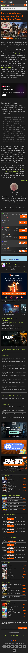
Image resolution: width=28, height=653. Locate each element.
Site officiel (5, 320)
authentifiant (15, 259)
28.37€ (22, 237)
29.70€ (22, 242)
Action (10, 322)
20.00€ (22, 222)
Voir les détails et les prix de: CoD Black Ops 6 (13, 350)
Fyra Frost (15, 38)
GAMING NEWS (7, 38)
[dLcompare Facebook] (8, 647)
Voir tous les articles (14, 204)
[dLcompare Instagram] (12, 647)
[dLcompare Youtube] (20, 647)
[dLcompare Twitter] (4, 647)
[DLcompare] (14, 632)
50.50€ (22, 251)
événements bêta (6, 67)
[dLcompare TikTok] (24, 647)
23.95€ (22, 230)
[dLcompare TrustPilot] (16, 647)
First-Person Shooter (18, 322)
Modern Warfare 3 (20, 54)
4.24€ (23, 216)
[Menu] (26, 2)
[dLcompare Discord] (14, 650)
